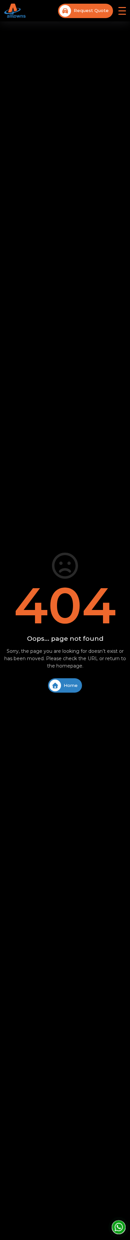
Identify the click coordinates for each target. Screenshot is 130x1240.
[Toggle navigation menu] (122, 11)
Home (71, 685)
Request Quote (91, 10)
